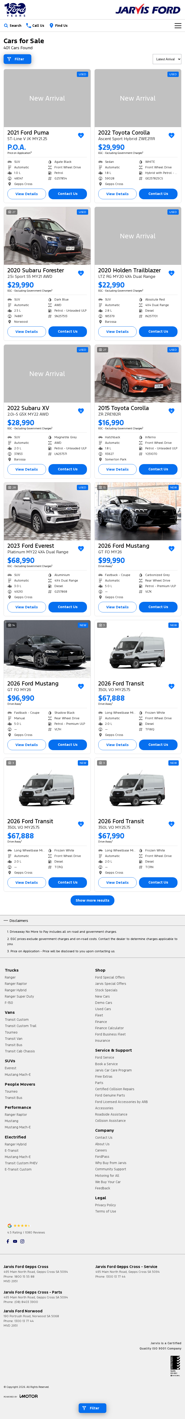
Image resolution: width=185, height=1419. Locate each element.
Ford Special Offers (110, 977)
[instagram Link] (22, 1241)
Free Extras (103, 1076)
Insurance (102, 1040)
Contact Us (68, 193)
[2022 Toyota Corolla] (138, 98)
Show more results (92, 900)
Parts (99, 1083)
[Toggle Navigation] (178, 26)
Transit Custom (17, 1019)
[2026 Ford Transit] (138, 649)
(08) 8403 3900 (26, 1302)
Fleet (99, 1015)
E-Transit (12, 1150)
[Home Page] (16, 10)
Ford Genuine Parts (110, 1095)
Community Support (110, 1169)
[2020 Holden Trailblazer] (138, 236)
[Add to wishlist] (81, 135)
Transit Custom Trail (20, 1026)
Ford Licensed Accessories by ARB (121, 1102)
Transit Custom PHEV (21, 1163)
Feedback (102, 1188)
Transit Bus (13, 1045)
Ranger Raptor (16, 983)
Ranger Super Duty (19, 996)
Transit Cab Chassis (20, 1051)
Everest (10, 1068)
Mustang (11, 1121)
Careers (101, 1150)
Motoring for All (107, 1175)
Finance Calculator (109, 1028)
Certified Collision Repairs (114, 1089)
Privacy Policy (105, 1205)
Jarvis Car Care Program (113, 1070)
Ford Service (104, 1057)
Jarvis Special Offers (110, 983)
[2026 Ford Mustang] (138, 511)
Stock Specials (106, 990)
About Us (102, 1144)
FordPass (102, 1156)
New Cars (102, 996)
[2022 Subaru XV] (47, 374)
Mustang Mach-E (18, 1074)
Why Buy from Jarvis (110, 1163)
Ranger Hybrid (15, 990)
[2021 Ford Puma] (47, 98)
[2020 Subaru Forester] (47, 236)
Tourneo (11, 1032)
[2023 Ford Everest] (47, 511)
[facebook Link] (8, 1241)
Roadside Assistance (111, 1114)
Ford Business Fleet (110, 1034)
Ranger (10, 977)
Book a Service (106, 1064)
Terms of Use (105, 1211)
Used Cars (103, 1009)
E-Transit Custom (18, 1169)
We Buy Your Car (108, 1182)
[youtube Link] (15, 1241)
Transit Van (13, 1038)
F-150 (9, 1003)
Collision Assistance (110, 1120)
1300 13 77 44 (116, 1277)
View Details (26, 194)
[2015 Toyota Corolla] (138, 374)
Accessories (104, 1108)
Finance (101, 1022)
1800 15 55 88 (24, 1277)
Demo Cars (103, 1003)
